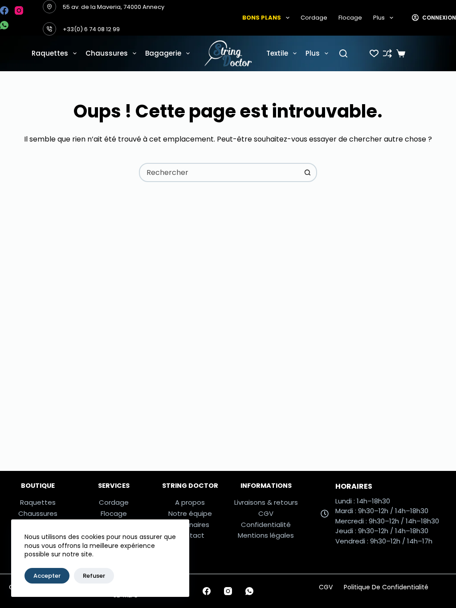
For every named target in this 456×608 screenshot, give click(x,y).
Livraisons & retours (266, 502)
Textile (277, 53)
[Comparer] (387, 53)
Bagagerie (163, 53)
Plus (379, 17)
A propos (190, 502)
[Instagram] (19, 10)
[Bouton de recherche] (307, 172)
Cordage (314, 17)
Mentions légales (266, 535)
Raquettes (50, 53)
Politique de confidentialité (386, 587)
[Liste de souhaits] (374, 53)
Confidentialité (266, 524)
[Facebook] (4, 10)
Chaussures (107, 53)
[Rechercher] (343, 53)
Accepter (47, 576)
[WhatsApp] (4, 25)
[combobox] (219, 172)
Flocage (350, 17)
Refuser (94, 576)
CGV (265, 513)
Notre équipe (190, 513)
